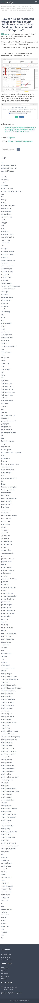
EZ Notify (4, 979)
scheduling (4, 645)
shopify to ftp (5, 829)
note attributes (6, 518)
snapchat (4, 857)
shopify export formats (8, 722)
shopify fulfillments (7, 734)
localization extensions (8, 498)
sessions (4, 656)
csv (2, 246)
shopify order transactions (10, 777)
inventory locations (7, 470)
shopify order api (6, 760)
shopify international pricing (10, 737)
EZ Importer (5, 976)
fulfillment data (6, 383)
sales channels (6, 642)
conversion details (7, 234)
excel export (5, 332)
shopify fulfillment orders (9, 731)
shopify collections (7, 702)
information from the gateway (11, 452)
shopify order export (14, 141)
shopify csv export (7, 708)
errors (3, 326)
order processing (6, 544)
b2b (2, 197)
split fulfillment (6, 863)
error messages (6, 323)
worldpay (4, 932)
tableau (3, 872)
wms (2, 929)
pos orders (4, 584)
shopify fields (5, 725)
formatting (5, 363)
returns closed (6, 636)
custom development (8, 260)
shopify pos (5, 785)
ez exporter (5, 340)
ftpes (3, 375)
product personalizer (8, 610)
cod (2, 226)
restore (3, 630)
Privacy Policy (5, 957)
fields (3, 355)
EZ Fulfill (4, 971)
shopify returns (6, 811)
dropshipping (5, 312)
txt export (4, 900)
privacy (3, 590)
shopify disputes (6, 714)
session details (6, 653)
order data (4, 530)
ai (2, 174)
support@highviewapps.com (13, 993)
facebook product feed (8, 346)
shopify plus (5, 783)
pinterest (4, 576)
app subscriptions (7, 188)
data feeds (4, 294)
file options (5, 358)
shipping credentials (8, 668)
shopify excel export (8, 717)
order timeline (6, 550)
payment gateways (7, 559)
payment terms (6, 562)
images (3, 444)
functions (4, 406)
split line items (6, 866)
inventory (4, 461)
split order (4, 869)
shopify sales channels (8, 814)
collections (4, 231)
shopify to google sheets (9, 831)
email (3, 317)
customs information (8, 289)
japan (3, 475)
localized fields (6, 501)
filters (3, 361)
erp (2, 320)
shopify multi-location (8, 754)
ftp (2, 372)
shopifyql (4, 803)
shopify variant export (8, 843)
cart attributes (6, 214)
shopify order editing (8, 765)
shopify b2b (5, 682)
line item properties (7, 490)
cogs (2, 228)
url (2, 903)
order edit (4, 533)
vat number (5, 915)
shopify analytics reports (9, 676)
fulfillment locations (8, 392)
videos (3, 920)
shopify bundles (6, 696)
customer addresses (7, 266)
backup (3, 200)
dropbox (4, 309)
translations (5, 897)
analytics (4, 182)
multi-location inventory (9, 516)
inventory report (6, 472)
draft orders (5, 306)
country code (5, 240)
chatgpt (4, 223)
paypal (3, 564)
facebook (4, 343)
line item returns (6, 493)
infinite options (6, 450)
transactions (5, 895)
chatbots (4, 220)
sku (2, 854)
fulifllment (4, 404)
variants (4, 912)
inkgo (3, 455)
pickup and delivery (7, 570)
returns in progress (7, 639)
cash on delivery (6, 217)
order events (5, 536)
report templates (7, 628)
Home (3, 6)
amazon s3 (4, 180)
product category (7, 593)
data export (5, 292)
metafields (5, 513)
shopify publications (7, 800)
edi (2, 315)
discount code (5, 300)
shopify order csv (6, 763)
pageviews (4, 556)
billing (3, 203)
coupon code (5, 243)
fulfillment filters (7, 389)
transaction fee (6, 889)
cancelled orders (6, 211)
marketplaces (5, 510)
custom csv (5, 257)
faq (2, 349)
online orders (5, 524)
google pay (5, 424)
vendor (3, 918)
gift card (4, 412)
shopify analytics (6, 674)
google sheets (6, 427)
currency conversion (7, 251)
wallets (3, 923)
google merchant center (9, 421)
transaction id (5, 892)
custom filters (6, 277)
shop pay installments (8, 849)
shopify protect (6, 797)
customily (4, 280)
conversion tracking (7, 237)
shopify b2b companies (8, 685)
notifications (5, 521)
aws (2, 194)
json (2, 481)
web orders (5, 926)
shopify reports (6, 806)
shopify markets (6, 745)
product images (6, 605)
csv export (4, 248)
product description (7, 599)
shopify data (5, 711)
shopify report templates (9, 808)
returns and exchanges (8, 633)
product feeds (6, 602)
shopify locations (6, 742)
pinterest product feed (8, 579)
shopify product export (8, 788)
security (4, 648)
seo (2, 651)
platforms (4, 582)
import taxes (5, 447)
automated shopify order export (11, 191)
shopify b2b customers (8, 691)
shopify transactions (8, 837)
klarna (3, 484)
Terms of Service (6, 960)
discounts (4, 303)
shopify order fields (7, 771)
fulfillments (5, 398)
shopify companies (7, 705)
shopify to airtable (7, 826)
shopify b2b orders (7, 694)
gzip (2, 438)
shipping (4, 662)
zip (2, 938)
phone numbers (6, 567)
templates (4, 883)
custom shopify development (10, 286)
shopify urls (5, 840)
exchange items (6, 335)
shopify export (6, 719)
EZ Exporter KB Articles (24, 6)
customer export (6, 269)
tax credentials (6, 877)
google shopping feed (8, 432)
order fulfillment (6, 541)
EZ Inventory (5, 973)
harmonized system (7, 441)
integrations (5, 458)
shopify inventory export (9, 740)
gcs (2, 409)
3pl (2, 162)
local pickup (5, 507)
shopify (3, 671)
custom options (6, 283)
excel (3, 329)
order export (5, 539)
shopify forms (5, 728)
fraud (3, 366)
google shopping (6, 429)
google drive (5, 418)
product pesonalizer (7, 613)
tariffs (3, 875)
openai (3, 527)
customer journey (7, 271)
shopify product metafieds (10, 791)
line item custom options (9, 487)
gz (2, 435)
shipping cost (5, 665)
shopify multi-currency (8, 751)
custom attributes (7, 254)
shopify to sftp (6, 834)
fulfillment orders (7, 395)
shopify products (6, 794)
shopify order (5, 757)
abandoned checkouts (8, 165)
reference (4, 619)
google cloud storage (8, 415)
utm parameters (6, 909)
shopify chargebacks (8, 699)
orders (3, 547)
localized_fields (6, 504)
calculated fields (6, 208)
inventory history (6, 467)
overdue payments (7, 553)
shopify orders (28, 141)
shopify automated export (10, 679)
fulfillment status (7, 401)
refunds (3, 622)
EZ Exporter (5, 34)
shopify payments (7, 780)
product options (6, 607)
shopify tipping (6, 820)
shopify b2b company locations (11, 688)
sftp (2, 659)
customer (4, 263)
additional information (8, 168)
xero (2, 935)
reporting (4, 625)
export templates (7, 338)
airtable (4, 177)
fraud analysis (5, 369)
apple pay (4, 185)
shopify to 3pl (5, 823)
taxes (3, 880)
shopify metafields (7, 748)
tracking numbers (7, 886)
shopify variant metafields (10, 846)
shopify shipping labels (8, 817)
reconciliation (5, 616)
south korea (5, 860)
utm (2, 906)
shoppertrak (5, 852)
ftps (2, 378)
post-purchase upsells (8, 587)
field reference (6, 352)
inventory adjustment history (10, 464)
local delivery (5, 495)
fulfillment (4, 381)
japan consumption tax (8, 478)
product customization (8, 596)
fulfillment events (7, 386)
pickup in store (6, 573)
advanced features (7, 171)
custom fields (5, 274)
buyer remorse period (8, 205)
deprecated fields (7, 297)
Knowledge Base (11, 6)
